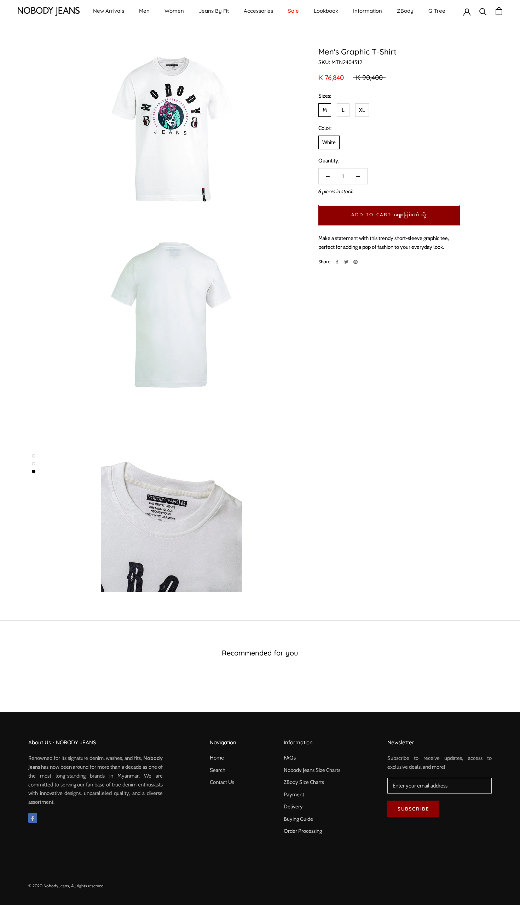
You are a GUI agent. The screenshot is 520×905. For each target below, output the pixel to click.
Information (367, 10)
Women (174, 10)
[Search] (483, 11)
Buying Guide (298, 819)
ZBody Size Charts (304, 782)
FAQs (290, 758)
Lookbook (326, 10)
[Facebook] (337, 262)
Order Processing (303, 831)
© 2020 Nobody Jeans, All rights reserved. (66, 885)
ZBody (405, 10)
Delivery (293, 806)
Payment (294, 794)
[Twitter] (346, 262)
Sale (293, 10)
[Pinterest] (355, 262)
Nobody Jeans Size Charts (312, 770)
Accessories (258, 10)
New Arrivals (108, 10)
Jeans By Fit (214, 10)
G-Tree (436, 10)
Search (217, 770)
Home (217, 758)
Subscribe (413, 809)
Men (144, 10)
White (329, 142)
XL (362, 110)
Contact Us (222, 782)
